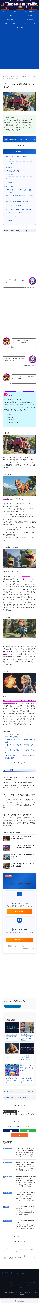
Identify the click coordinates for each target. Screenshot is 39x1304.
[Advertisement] (19, 49)
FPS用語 (10, 1285)
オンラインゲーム (22, 1114)
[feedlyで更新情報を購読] (28, 1130)
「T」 (12, 1114)
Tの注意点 (10, 174)
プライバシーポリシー (18, 1273)
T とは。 (9, 160)
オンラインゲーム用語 (10, 1111)
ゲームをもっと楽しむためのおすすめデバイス (20, 209)
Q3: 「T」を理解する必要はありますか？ (18, 201)
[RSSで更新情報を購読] (19, 1135)
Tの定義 (9, 163)
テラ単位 (32, 1114)
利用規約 (5, 1273)
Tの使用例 (10, 167)
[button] (35, 654)
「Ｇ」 (21, 1111)
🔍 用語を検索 (19, 1301)
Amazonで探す (19, 911)
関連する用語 (11, 220)
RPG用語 (28, 1285)
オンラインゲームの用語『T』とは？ (16, 156)
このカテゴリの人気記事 (14, 205)
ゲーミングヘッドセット (15, 212)
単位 (6, 1117)
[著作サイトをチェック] (11, 1130)
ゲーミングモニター (14, 216)
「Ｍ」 (6, 1114)
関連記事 (9, 182)
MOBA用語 (19, 1287)
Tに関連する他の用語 (13, 171)
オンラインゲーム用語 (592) (12, 1006)
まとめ (9, 178)
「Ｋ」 (27, 1111)
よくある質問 (9, 187)
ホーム (10, 1282)
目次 (17, 151)
